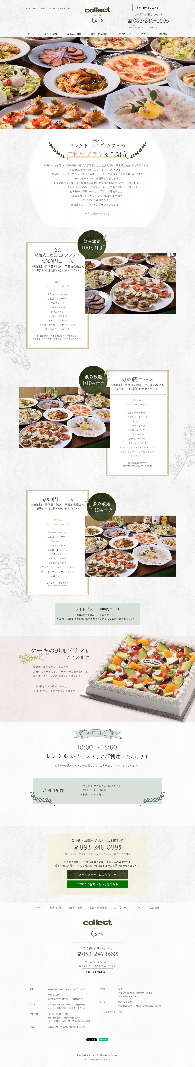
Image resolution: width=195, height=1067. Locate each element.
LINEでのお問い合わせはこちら (97, 884)
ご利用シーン (121, 907)
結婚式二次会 (75, 907)
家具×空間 (55, 907)
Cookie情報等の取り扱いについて (97, 1060)
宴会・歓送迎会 (98, 907)
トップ (39, 907)
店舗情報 (155, 907)
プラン (139, 907)
